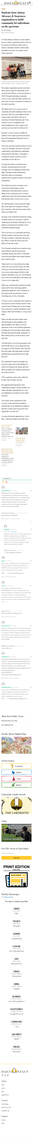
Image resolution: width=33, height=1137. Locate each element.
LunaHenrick (14, 531)
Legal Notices (5, 1095)
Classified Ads (5, 1111)
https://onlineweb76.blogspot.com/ (11, 674)
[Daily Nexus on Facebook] (2, 1075)
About (3, 1081)
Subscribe (16, 858)
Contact (4, 1100)
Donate (3, 1120)
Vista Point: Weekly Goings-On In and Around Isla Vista (20, 440)
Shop (2, 1123)
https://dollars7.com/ (7, 648)
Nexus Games (7, 760)
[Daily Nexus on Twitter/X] (5, 1075)
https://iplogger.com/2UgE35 (10, 515)
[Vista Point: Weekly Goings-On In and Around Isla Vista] (22, 430)
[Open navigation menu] (30, 2)
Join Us (3, 1088)
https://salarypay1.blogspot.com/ (18, 698)
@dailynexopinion (8, 897)
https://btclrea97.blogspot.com (16, 573)
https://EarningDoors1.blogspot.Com (12, 613)
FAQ (2, 1091)
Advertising (4, 1104)
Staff (2, 1085)
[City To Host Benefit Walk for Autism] (8, 432)
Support (4, 1116)
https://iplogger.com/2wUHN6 (13, 552)
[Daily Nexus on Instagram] (8, 1075)
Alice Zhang (7, 30)
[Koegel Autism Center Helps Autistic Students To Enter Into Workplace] (8, 457)
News (3, 9)
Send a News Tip (6, 1107)
